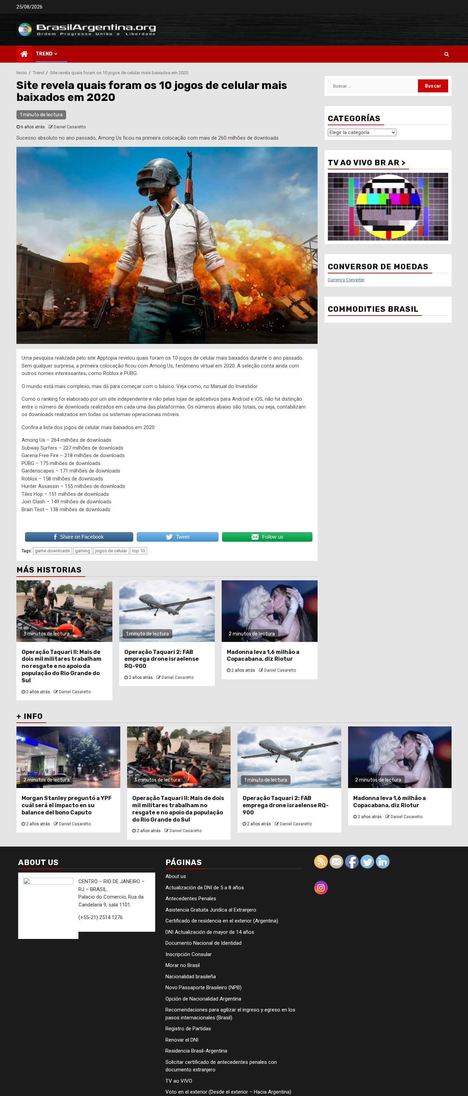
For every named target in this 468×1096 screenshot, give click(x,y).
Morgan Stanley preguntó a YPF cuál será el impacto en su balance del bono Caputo (67, 805)
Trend (44, 54)
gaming (82, 550)
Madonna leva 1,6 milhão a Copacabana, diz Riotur (263, 655)
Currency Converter (346, 280)
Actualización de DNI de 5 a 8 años (204, 888)
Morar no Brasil (182, 965)
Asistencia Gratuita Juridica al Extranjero (210, 910)
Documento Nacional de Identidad (203, 943)
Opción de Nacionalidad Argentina (203, 999)
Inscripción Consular (188, 954)
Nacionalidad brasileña (190, 976)
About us (175, 876)
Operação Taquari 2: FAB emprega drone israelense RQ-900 (161, 659)
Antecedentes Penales (190, 898)
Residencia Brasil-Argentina (196, 1051)
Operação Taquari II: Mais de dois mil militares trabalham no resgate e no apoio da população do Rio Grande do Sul (61, 666)
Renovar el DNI (181, 1040)
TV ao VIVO (178, 1081)
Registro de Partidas (188, 1029)
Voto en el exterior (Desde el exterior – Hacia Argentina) (228, 1092)
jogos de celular (111, 550)
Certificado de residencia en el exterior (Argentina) (221, 921)
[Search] (446, 54)
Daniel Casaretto (70, 127)
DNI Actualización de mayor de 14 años (209, 932)
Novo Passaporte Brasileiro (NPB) (203, 987)
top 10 (138, 550)
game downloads (52, 550)
